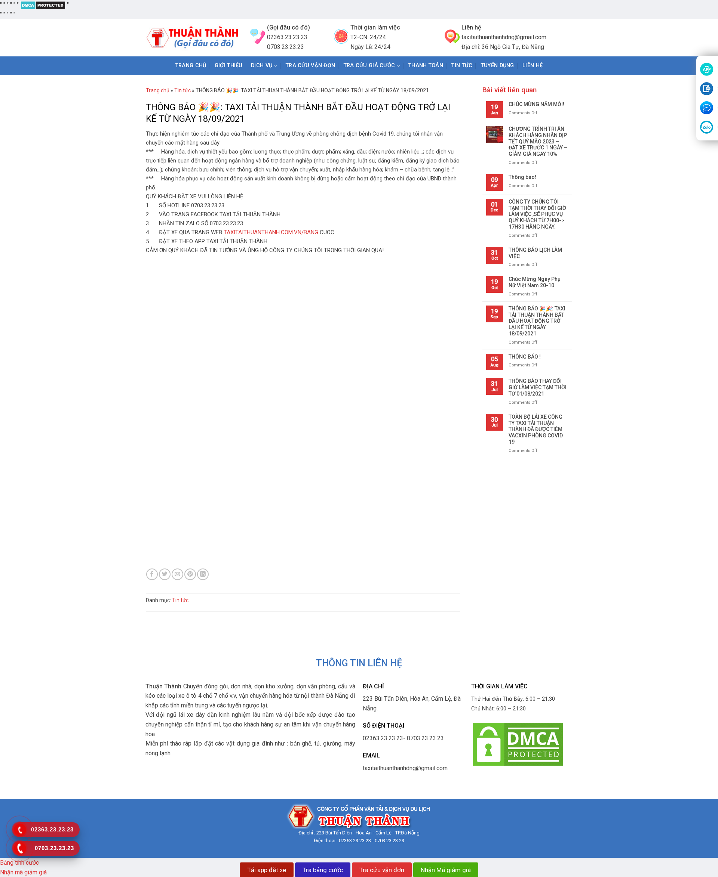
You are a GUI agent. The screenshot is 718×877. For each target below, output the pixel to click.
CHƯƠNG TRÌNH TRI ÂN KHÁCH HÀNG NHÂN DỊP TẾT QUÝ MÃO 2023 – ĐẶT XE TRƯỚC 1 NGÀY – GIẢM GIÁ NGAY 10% (538, 141)
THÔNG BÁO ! (525, 357)
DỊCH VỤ (261, 65)
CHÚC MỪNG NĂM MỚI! (536, 104)
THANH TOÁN (425, 65)
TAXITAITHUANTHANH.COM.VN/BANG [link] (271, 232)
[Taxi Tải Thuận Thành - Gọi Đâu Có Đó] (192, 38)
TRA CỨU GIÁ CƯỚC (369, 65)
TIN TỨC (461, 65)
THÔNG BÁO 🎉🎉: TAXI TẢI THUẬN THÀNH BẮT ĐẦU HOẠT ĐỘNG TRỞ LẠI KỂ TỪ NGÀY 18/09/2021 (537, 321)
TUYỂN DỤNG (497, 65)
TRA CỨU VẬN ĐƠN (310, 65)
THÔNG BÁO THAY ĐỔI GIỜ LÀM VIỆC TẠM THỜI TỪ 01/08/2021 (538, 387)
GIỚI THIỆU (229, 65)
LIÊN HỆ (532, 65)
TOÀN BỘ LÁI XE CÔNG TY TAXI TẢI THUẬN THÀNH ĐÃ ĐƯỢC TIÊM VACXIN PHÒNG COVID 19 (536, 429)
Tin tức (182, 90)
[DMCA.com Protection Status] (42, 4)
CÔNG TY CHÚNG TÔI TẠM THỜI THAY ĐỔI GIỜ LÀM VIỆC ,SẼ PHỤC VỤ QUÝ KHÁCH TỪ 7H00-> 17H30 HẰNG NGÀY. (537, 214)
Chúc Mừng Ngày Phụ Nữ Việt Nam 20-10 (535, 282)
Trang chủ (190, 65)
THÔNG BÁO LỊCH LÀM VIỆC (535, 253)
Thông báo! (522, 177)
